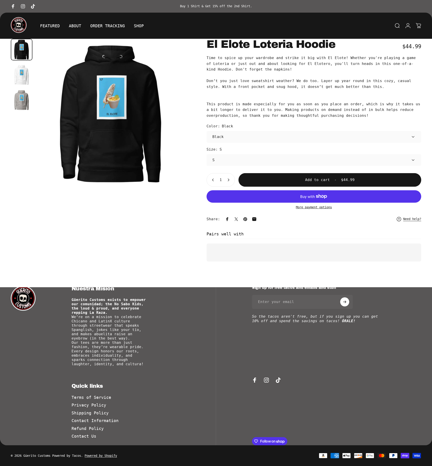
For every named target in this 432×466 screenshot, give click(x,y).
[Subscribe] (344, 301)
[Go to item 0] (21, 49)
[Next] (174, 125)
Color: (220, 126)
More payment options (314, 207)
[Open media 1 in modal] (111, 114)
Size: (214, 149)
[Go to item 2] (21, 75)
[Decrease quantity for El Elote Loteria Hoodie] (212, 179)
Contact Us (84, 436)
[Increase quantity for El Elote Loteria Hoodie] (229, 179)
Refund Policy (88, 428)
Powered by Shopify (101, 455)
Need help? (412, 219)
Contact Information (95, 420)
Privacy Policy (89, 405)
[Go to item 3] (21, 100)
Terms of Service (91, 397)
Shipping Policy (90, 413)
